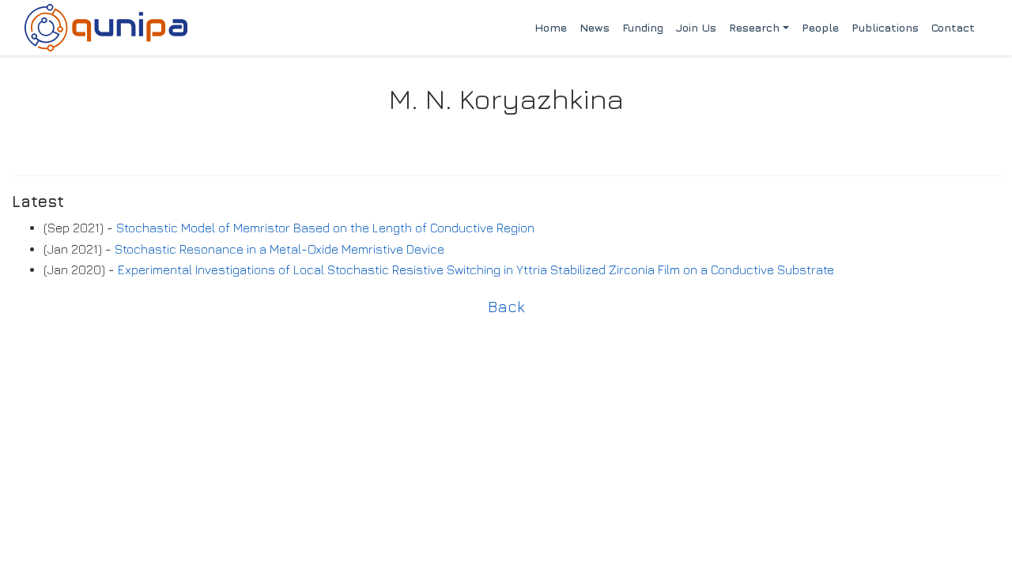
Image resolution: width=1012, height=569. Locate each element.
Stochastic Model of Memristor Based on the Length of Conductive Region (325, 227)
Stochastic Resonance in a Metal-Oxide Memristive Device (279, 249)
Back (506, 306)
